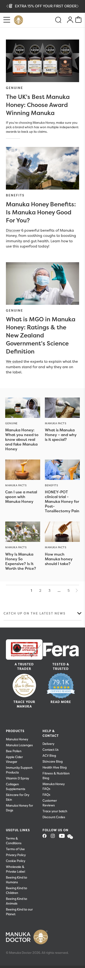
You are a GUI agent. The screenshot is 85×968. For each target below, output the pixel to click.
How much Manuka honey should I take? (58, 559)
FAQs (46, 795)
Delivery (48, 744)
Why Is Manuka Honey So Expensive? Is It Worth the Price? (20, 561)
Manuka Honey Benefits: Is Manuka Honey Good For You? (41, 212)
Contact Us (50, 750)
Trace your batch (54, 811)
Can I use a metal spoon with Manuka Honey (21, 496)
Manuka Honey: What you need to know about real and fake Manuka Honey (21, 439)
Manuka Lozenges (19, 745)
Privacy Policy (16, 855)
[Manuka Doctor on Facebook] (46, 837)
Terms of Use (15, 849)
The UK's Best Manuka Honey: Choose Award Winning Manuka (38, 105)
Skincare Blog (52, 762)
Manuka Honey (17, 739)
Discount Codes (53, 817)
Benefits (15, 195)
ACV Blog (49, 756)
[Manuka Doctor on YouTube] (63, 837)
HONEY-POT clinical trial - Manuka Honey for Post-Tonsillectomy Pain (62, 501)
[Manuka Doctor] (18, 20)
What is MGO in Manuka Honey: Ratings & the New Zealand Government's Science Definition (40, 335)
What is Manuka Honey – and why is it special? (60, 434)
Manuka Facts (55, 423)
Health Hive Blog (54, 767)
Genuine (14, 88)
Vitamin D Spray (17, 778)
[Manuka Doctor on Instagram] (54, 837)
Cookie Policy (15, 861)
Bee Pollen (13, 751)
